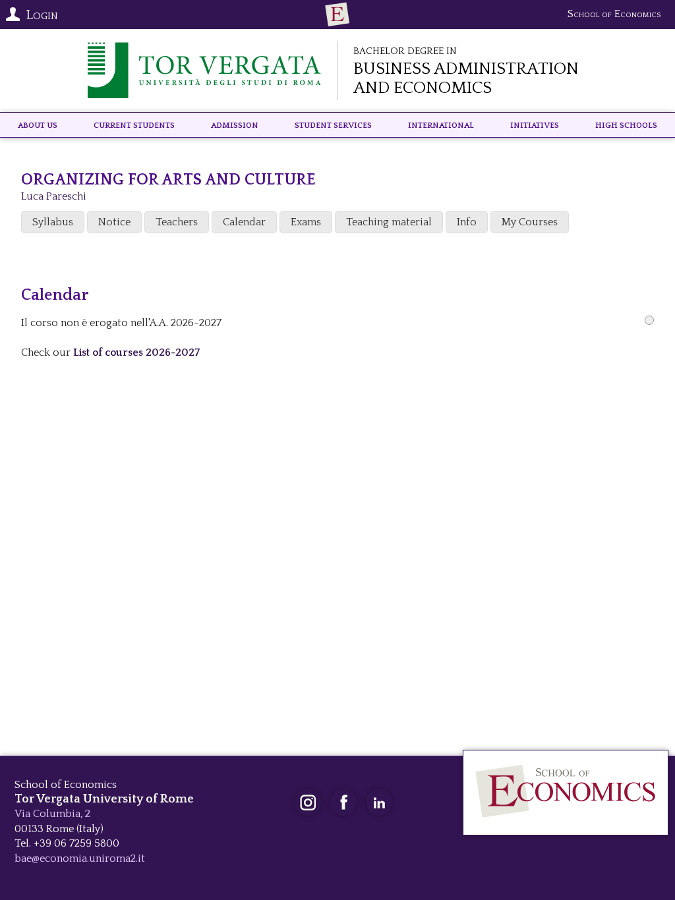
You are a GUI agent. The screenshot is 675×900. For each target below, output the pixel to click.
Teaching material (389, 222)
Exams (306, 222)
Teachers (177, 222)
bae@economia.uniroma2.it (80, 858)
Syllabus (52, 222)
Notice (114, 222)
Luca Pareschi (53, 196)
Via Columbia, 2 (52, 814)
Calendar (244, 222)
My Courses (530, 222)
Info (467, 222)
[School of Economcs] (337, 14)
